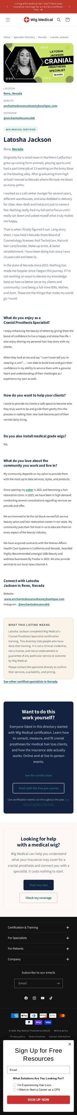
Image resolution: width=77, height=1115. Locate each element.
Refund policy (61, 1030)
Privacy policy (17, 1036)
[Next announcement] (69, 6)
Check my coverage (38, 898)
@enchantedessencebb (19, 118)
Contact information (59, 1036)
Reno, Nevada (13, 93)
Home (7, 37)
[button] (8, 19)
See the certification (38, 775)
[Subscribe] (58, 983)
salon (29, 490)
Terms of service (37, 1036)
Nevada (42, 37)
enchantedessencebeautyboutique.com (30, 106)
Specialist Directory (24, 37)
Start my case (38, 885)
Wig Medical (23, 1030)
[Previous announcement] (7, 6)
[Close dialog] (70, 1044)
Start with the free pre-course (38, 788)
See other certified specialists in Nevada (30, 681)
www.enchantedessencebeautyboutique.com (34, 599)
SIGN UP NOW (38, 1100)
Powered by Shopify (40, 1030)
